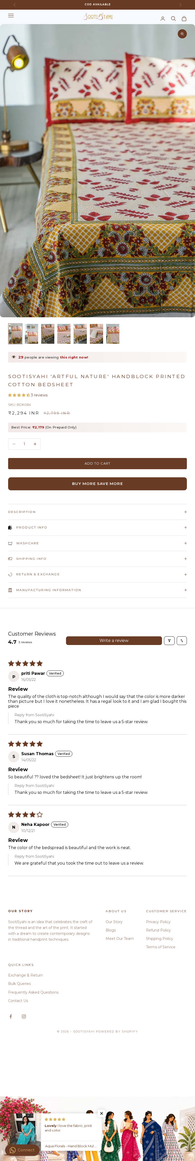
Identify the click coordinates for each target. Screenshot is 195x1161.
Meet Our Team (120, 938)
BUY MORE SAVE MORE (97, 483)
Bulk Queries (19, 983)
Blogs (111, 930)
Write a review (114, 640)
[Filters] (169, 640)
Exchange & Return (25, 975)
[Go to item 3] (48, 333)
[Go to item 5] (80, 333)
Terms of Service (160, 947)
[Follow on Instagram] (23, 1016)
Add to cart (97, 463)
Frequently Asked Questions (33, 992)
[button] (19, 395)
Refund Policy (158, 930)
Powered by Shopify (117, 1031)
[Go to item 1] (15, 333)
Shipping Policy (159, 938)
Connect (26, 1150)
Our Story (114, 922)
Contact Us (18, 1000)
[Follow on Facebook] (10, 1016)
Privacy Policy (158, 922)
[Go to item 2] (31, 333)
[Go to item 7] (113, 333)
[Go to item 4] (64, 333)
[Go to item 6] (96, 333)
